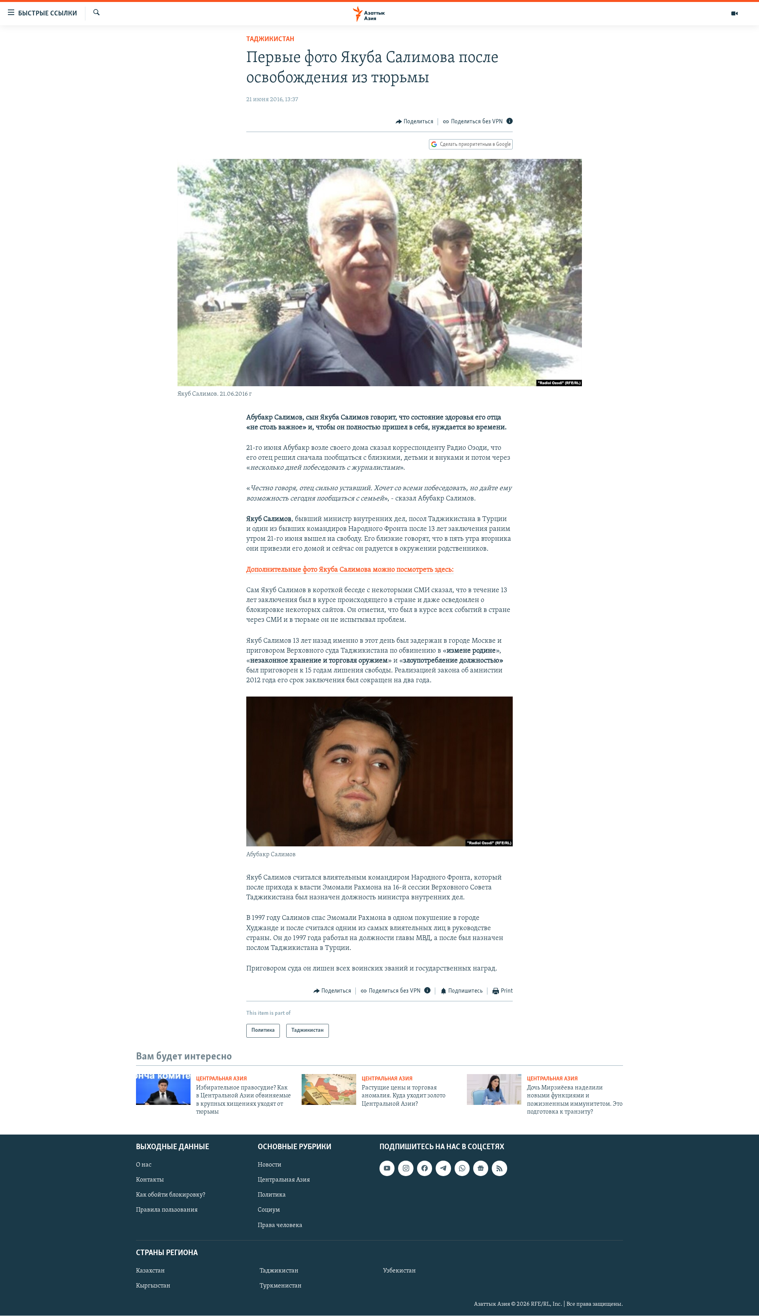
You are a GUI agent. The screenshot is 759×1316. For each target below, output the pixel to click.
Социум (269, 1210)
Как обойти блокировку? (170, 1195)
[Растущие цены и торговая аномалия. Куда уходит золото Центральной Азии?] (329, 1089)
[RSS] (499, 1168)
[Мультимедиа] (734, 13)
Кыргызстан (153, 1286)
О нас (143, 1165)
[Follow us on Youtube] (387, 1168)
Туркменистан (281, 1286)
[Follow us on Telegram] (443, 1168)
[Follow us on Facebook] (424, 1168)
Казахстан (150, 1270)
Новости (269, 1165)
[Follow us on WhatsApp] (462, 1168)
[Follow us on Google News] (480, 1168)
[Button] (415, 122)
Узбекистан (399, 1270)
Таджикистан (270, 39)
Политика (272, 1195)
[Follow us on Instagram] (405, 1168)
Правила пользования (167, 1210)
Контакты (150, 1180)
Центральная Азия (221, 1079)
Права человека (280, 1225)
